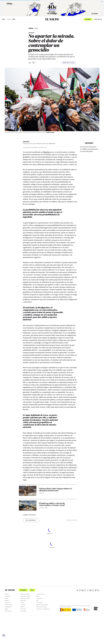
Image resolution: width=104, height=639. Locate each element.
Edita (37, 596)
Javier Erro (26, 142)
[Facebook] (88, 590)
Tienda (22, 602)
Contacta (22, 605)
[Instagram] (80, 590)
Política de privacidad (42, 605)
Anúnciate (23, 609)
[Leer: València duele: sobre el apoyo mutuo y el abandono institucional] (27, 491)
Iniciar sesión (97, 19)
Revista (22, 607)
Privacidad (23, 611)
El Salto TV (8, 602)
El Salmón (7, 596)
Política (7, 594)
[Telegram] (77, 590)
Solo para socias (25, 598)
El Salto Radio (8, 605)
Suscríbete (88, 19)
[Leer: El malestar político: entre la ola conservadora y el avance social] (27, 506)
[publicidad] (52, 8)
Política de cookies (41, 607)
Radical (7, 600)
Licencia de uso (40, 594)
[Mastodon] (96, 590)
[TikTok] (93, 590)
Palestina (46, 152)
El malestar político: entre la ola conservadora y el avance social (52, 504)
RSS (37, 600)
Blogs (6, 609)
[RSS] (98, 590)
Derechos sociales (25, 596)
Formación (39, 598)
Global (36, 28)
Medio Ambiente (24, 594)
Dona (32, 590)
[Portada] (52, 19)
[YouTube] (90, 590)
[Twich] (85, 590)
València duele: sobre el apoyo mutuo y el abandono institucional (55, 490)
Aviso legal (39, 602)
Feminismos (8, 611)
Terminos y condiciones (42, 609)
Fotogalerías (8, 607)
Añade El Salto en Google (68, 62)
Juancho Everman (50, 132)
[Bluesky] (83, 590)
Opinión (30, 28)
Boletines (23, 600)
